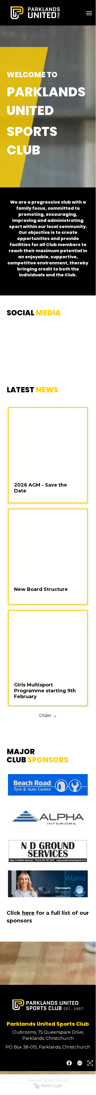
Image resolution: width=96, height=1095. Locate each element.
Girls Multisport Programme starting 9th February (45, 690)
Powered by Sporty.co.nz (48, 1080)
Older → (48, 715)
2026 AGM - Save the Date (40, 488)
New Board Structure (41, 589)
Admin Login (51, 1086)
